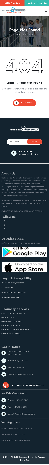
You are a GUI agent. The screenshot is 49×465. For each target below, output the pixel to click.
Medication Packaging (10, 325)
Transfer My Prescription (37, 3)
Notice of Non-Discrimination (14, 292)
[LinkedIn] (26, 229)
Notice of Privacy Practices (13, 283)
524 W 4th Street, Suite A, (19, 351)
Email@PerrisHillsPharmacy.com (21, 374)
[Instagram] (26, 225)
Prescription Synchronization (13, 313)
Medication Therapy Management (16, 329)
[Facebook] (26, 221)
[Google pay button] (24, 251)
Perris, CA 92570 (15, 354)
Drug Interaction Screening (12, 321)
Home (18, 34)
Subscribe (35, 141)
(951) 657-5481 (16, 367)
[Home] (24, 129)
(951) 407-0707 (18, 360)
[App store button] (24, 267)
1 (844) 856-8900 (18, 407)
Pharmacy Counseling (10, 333)
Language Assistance (10, 297)
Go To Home (26, 103)
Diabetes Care (7, 317)
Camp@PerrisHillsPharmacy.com (21, 414)
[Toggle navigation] (45, 11)
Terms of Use (7, 288)
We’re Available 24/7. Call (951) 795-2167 (28, 385)
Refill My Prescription (12, 3)
